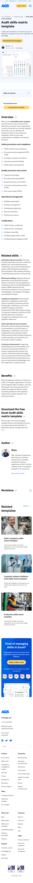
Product (4, 754)
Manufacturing (18, 16)
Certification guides (7, 829)
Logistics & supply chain (23, 778)
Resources (5, 813)
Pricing (3, 776)
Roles (3, 791)
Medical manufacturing (22, 788)
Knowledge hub (6, 851)
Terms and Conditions (21, 844)
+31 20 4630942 (6, 722)
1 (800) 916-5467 (22, 1)
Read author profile (17, 473)
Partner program (6, 786)
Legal (20, 836)
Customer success (7, 848)
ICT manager (5, 804)
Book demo (4, 783)
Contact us (21, 820)
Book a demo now (16, 662)
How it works (5, 757)
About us (20, 817)
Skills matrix (5, 761)
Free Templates (6, 16)
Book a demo (21, 6)
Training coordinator (7, 795)
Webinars (4, 839)
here (2, 430)
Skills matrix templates (5, 825)
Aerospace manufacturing (22, 762)
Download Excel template (12, 41)
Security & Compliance (21, 850)
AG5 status (4, 858)
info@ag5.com (12, 1)
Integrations (5, 779)
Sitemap (20, 824)
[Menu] (30, 6)
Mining (20, 783)
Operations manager (4, 800)
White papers (5, 820)
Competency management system (5, 767)
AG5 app (4, 772)
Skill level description (4, 834)
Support (4, 844)
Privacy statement (23, 840)
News (19, 827)
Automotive (21, 767)
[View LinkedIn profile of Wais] (3, 455)
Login (6, 1)
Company (21, 813)
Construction (22, 770)
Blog (2, 817)
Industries (21, 754)
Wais (9, 46)
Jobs (19, 831)
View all (25, 506)
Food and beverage (24, 774)
